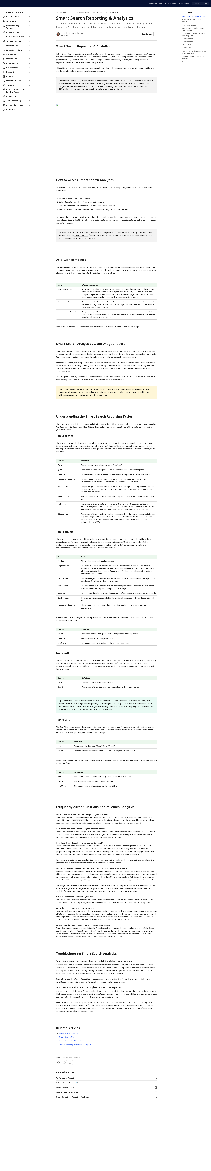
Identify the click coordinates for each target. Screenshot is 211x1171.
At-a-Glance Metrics (189, 25)
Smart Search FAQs (67, 1037)
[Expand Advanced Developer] (29, 105)
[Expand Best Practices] (29, 17)
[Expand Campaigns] (29, 96)
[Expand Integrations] (29, 85)
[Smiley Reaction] (70, 1062)
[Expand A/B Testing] (29, 54)
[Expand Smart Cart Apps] (29, 81)
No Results (187, 45)
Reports (72, 12)
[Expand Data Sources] (29, 67)
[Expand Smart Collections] (29, 50)
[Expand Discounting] (29, 72)
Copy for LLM (147, 34)
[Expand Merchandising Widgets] (29, 25)
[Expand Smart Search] (29, 45)
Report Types (84, 12)
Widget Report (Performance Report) (75, 1044)
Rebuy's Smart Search (68, 1033)
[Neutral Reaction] (64, 1062)
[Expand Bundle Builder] (29, 32)
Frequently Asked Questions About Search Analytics (195, 52)
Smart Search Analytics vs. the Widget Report (193, 29)
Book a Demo (170, 3)
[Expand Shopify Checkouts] (29, 41)
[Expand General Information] (29, 12)
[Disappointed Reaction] (58, 1062)
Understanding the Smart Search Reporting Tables (194, 34)
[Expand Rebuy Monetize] (29, 63)
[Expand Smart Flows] (29, 59)
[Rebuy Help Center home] (2, 4)
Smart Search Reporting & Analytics (195, 16)
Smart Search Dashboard (70, 1041)
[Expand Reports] (29, 76)
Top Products (188, 42)
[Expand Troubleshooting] (29, 101)
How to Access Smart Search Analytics (192, 20)
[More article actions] (155, 34)
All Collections (61, 12)
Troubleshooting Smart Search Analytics (193, 57)
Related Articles (187, 62)
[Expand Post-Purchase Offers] (29, 37)
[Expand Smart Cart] (29, 21)
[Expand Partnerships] (29, 109)
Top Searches (188, 39)
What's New (184, 3)
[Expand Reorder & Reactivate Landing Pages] (29, 89)
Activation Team (155, 3)
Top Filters (187, 48)
